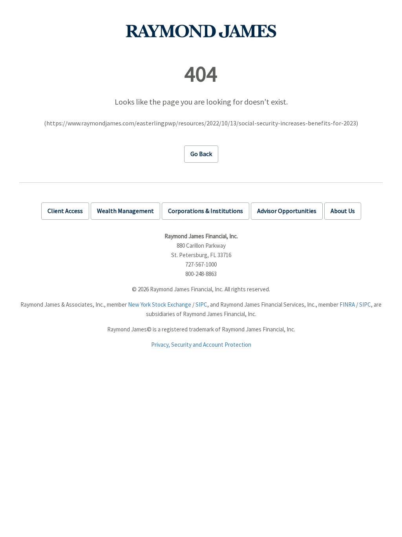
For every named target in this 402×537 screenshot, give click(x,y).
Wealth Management (125, 211)
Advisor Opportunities (286, 211)
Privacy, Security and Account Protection (201, 344)
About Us (343, 211)
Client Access (65, 211)
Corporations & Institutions (205, 211)
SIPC (201, 304)
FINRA (347, 304)
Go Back (201, 154)
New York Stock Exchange (159, 304)
